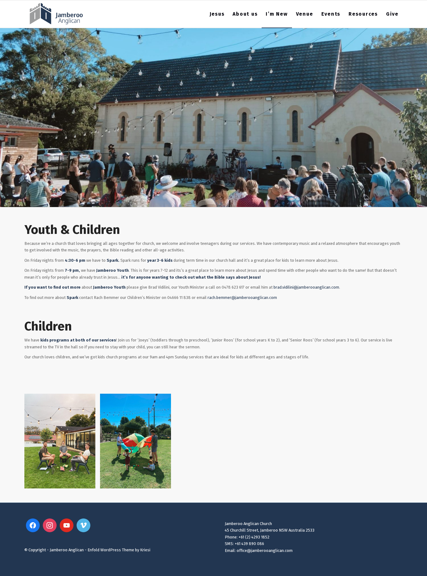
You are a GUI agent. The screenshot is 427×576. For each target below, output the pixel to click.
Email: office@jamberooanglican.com (259, 550)
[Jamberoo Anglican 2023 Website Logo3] (56, 14)
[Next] (388, 441)
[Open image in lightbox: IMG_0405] (88, 481)
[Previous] (38, 441)
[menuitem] (217, 14)
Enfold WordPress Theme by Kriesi (119, 550)
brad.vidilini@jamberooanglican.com (306, 287)
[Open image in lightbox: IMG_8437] (164, 481)
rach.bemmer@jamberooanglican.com (242, 297)
